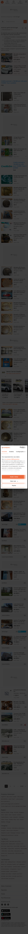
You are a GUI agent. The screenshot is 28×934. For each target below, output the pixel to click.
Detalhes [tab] (11, 451)
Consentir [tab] (4, 451)
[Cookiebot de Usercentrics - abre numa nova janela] (20, 447)
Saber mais (13, 481)
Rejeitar (14, 485)
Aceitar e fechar (14, 476)
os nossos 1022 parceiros (12, 459)
